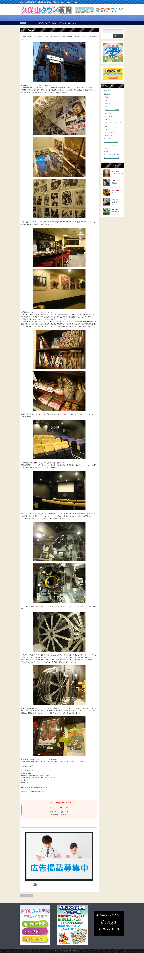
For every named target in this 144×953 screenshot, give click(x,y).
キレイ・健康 (107, 139)
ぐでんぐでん (116, 192)
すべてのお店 (107, 91)
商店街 (106, 148)
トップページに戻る (26, 895)
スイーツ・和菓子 (110, 132)
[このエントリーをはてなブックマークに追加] (35, 885)
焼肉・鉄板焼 (108, 113)
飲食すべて (107, 94)
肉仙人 (114, 183)
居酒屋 (107, 97)
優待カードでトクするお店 (111, 158)
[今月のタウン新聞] (72, 944)
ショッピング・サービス (111, 142)
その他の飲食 (108, 135)
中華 (106, 107)
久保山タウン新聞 (70, 951)
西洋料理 (107, 103)
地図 (46, 775)
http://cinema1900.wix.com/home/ (36, 787)
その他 (106, 151)
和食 (106, 100)
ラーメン (107, 119)
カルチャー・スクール (110, 145)
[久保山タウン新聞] (46, 15)
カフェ (107, 129)
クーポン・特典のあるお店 (111, 155)
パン (106, 126)
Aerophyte (115, 211)
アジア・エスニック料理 (112, 110)
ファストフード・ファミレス (113, 123)
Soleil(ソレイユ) (117, 173)
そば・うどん (108, 116)
